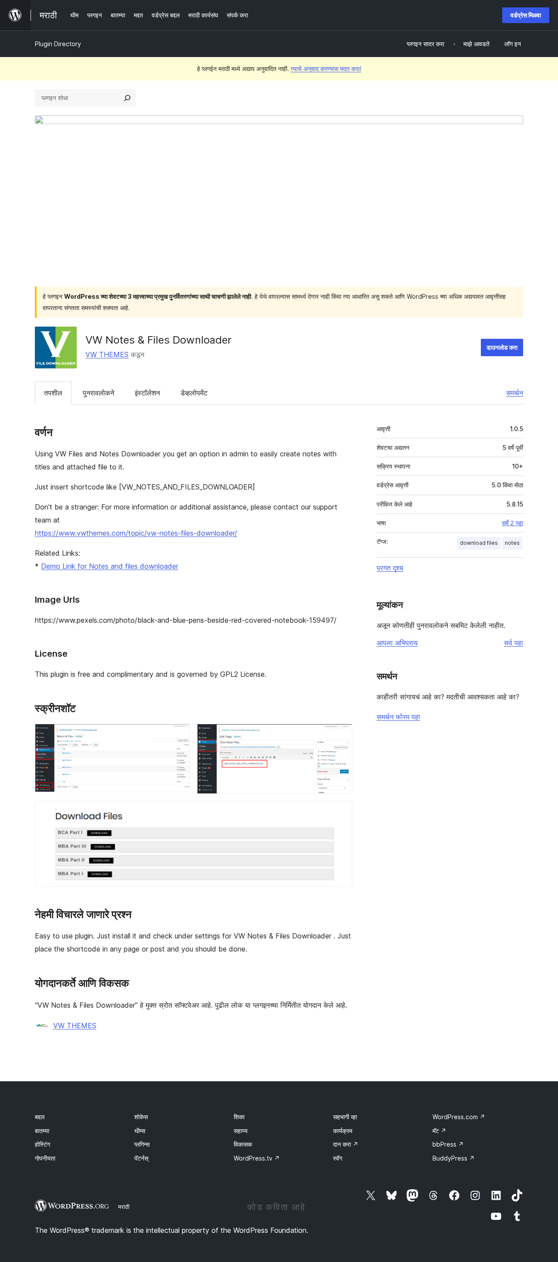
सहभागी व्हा (345, 1116)
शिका (239, 1116)
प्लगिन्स (142, 1144)
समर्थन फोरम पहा (398, 716)
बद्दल (39, 1116)
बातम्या (42, 1130)
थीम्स (139, 1130)
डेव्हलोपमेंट (194, 392)
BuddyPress (453, 1158)
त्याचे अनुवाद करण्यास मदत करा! (326, 68)
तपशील (53, 392)
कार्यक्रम (342, 1130)
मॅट (439, 1130)
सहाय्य (241, 1130)
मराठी (123, 1206)
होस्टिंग (42, 1144)
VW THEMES (107, 354)
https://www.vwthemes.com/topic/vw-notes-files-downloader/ (136, 533)
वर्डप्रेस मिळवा (525, 15)
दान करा (345, 1144)
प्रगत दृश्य (390, 568)
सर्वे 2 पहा (512, 523)
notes (512, 543)
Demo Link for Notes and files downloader (109, 566)
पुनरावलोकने (98, 392)
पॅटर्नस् (141, 1158)
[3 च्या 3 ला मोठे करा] (340, 812)
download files (479, 543)
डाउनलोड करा (502, 347)
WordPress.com (458, 1116)
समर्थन (514, 392)
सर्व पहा (513, 642)
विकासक (243, 1144)
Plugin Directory (58, 43)
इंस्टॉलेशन (147, 392)
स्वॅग (337, 1158)
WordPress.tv (257, 1158)
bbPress (448, 1144)
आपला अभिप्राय (397, 642)
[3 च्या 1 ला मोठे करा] (178, 735)
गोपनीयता (45, 1158)
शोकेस (141, 1116)
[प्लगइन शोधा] (127, 98)
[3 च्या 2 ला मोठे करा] (340, 735)
